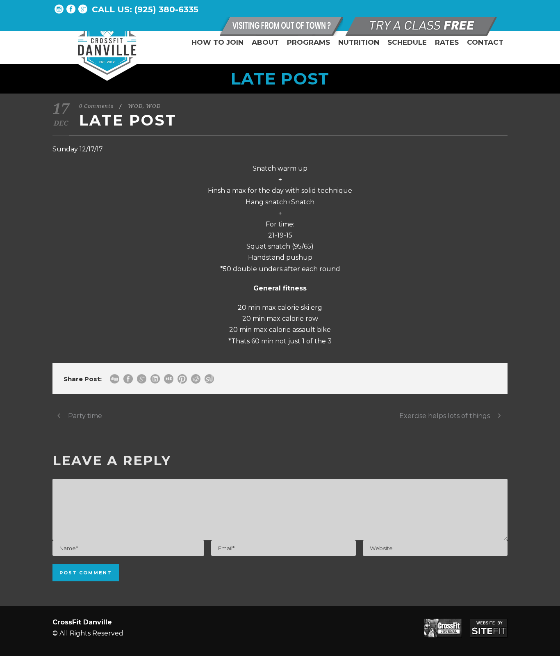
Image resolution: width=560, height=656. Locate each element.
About (265, 42)
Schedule (407, 42)
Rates (447, 42)
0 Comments (96, 106)
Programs (308, 42)
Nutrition (358, 42)
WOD (135, 106)
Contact (485, 42)
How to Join (217, 42)
